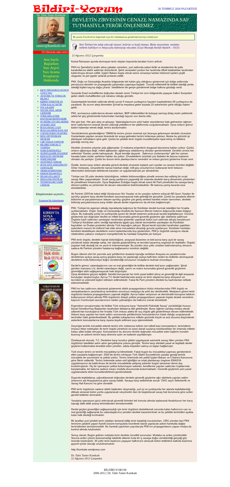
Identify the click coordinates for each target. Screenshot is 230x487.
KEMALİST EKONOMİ (51, 156)
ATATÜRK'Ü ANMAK (51, 162)
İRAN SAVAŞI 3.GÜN (50, 127)
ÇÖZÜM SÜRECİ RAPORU (53, 133)
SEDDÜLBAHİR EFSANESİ (54, 153)
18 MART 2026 (48, 124)
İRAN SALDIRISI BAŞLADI (54, 130)
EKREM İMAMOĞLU (51, 173)
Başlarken (51, 64)
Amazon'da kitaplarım (51, 200)
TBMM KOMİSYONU (51, 170)
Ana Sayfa (51, 59)
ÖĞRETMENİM (48, 159)
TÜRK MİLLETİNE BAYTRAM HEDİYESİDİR (53, 117)
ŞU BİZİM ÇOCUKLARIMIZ (54, 121)
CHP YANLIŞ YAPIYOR (52, 141)
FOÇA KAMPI (47, 107)
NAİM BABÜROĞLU (50, 150)
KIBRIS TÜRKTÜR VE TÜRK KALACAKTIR (51, 103)
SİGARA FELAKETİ (50, 176)
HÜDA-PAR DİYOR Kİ (51, 179)
